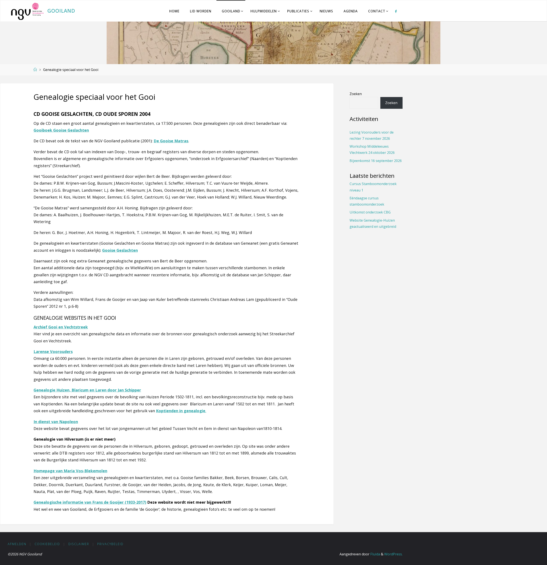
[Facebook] (396, 11)
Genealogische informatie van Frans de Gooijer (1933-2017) (90, 502)
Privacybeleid (110, 544)
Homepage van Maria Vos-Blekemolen (70, 470)
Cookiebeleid (47, 544)
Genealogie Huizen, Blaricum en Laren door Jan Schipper (87, 390)
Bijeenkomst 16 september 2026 (376, 160)
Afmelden (17, 544)
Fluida (374, 554)
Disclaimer (78, 544)
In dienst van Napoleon (56, 421)
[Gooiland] (27, 10)
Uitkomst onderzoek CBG (370, 212)
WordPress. (393, 554)
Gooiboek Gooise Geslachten (61, 130)
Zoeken (356, 93)
